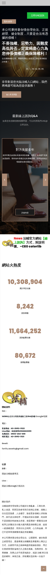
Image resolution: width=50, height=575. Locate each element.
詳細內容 (25, 212)
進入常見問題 (11, 94)
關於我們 (6, 501)
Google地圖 (41, 416)
